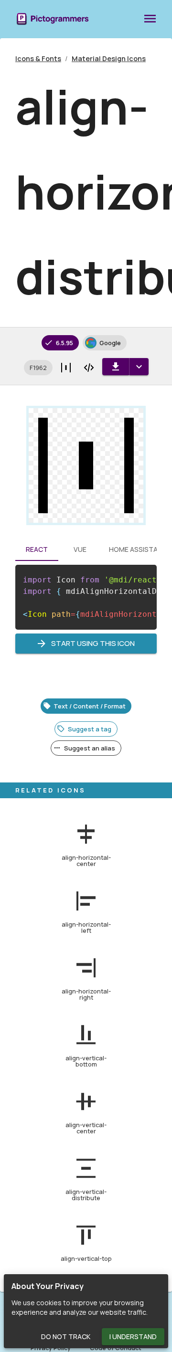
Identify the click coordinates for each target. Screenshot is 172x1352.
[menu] (150, 19)
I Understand (133, 1336)
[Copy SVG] (88, 367)
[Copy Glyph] (65, 367)
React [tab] (37, 549)
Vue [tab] (80, 549)
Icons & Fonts (38, 58)
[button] (38, 367)
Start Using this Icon (93, 643)
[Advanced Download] (139, 366)
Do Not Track (65, 1336)
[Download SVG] (115, 366)
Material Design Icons (109, 58)
